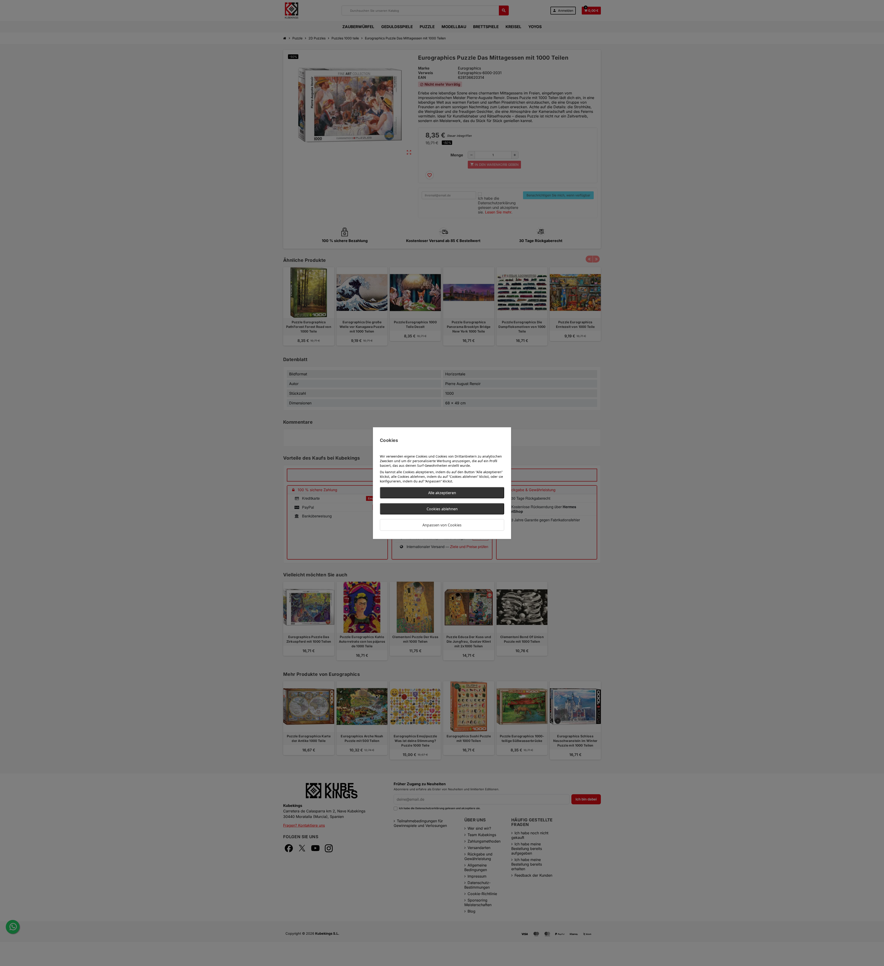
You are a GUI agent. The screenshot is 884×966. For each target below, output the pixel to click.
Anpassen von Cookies (442, 524)
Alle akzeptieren (442, 492)
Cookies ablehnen (442, 508)
